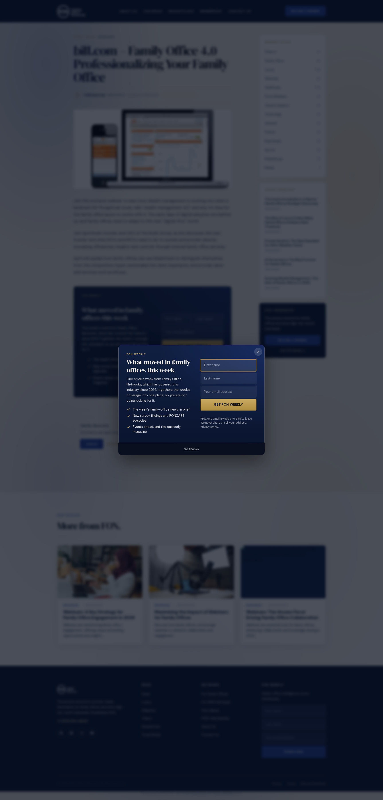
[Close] (258, 352)
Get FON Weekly (228, 405)
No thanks (191, 449)
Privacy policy (209, 427)
